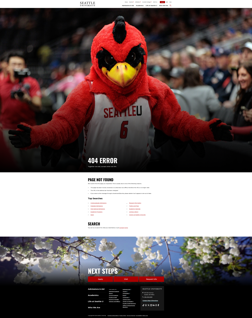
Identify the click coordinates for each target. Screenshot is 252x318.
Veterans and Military (114, 301)
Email (124, 295)
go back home (123, 227)
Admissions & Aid (128, 5)
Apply (162, 2)
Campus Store (126, 299)
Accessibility (139, 315)
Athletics (137, 2)
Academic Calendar (134, 209)
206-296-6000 (148, 297)
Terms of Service (131, 315)
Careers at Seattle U (128, 301)
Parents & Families (114, 299)
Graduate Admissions (97, 206)
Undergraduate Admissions (98, 203)
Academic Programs (96, 212)
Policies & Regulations (113, 315)
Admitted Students (114, 291)
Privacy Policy (122, 315)
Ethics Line (145, 315)
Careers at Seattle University (137, 214)
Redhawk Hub (126, 289)
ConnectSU (126, 297)
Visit (167, 2)
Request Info (151, 279)
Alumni (111, 293)
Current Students (113, 295)
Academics (140, 5)
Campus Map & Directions (150, 300)
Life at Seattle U (151, 5)
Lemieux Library (133, 212)
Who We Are (163, 5)
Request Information (135, 203)
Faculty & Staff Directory (129, 303)
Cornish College (146, 2)
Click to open (155, 2)
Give (170, 2)
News (126, 2)
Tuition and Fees (134, 206)
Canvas (125, 291)
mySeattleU (126, 293)
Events (131, 2)
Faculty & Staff (113, 297)
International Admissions (98, 209)
